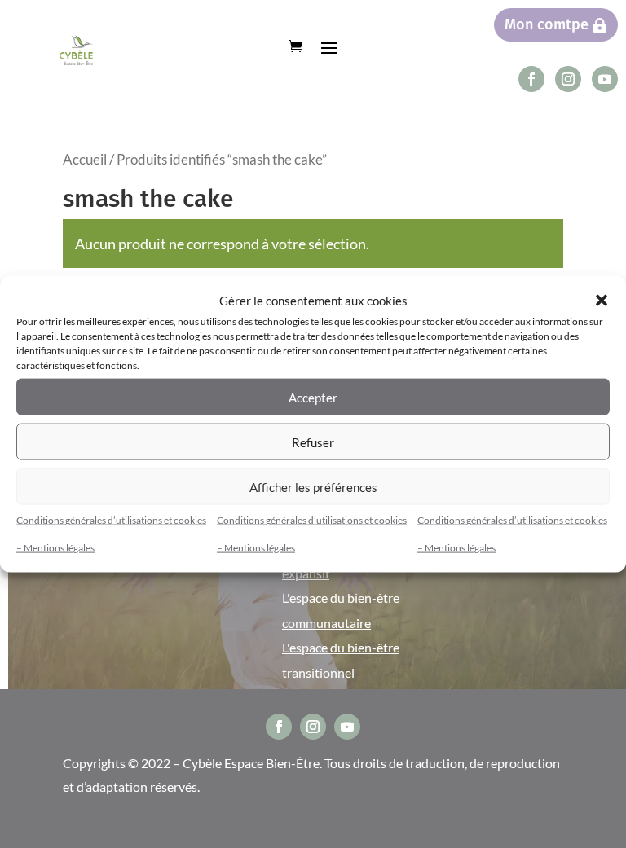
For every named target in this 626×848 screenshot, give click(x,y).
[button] (601, 300)
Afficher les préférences (313, 486)
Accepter (313, 396)
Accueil (85, 160)
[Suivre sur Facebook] (531, 79)
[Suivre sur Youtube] (605, 79)
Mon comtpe (547, 24)
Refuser (313, 441)
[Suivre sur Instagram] (568, 79)
